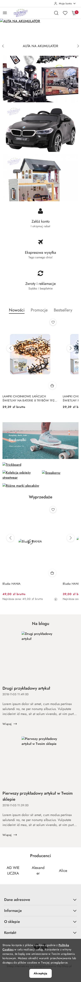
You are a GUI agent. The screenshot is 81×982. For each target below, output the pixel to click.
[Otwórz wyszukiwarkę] (56, 13)
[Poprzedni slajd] (3, 46)
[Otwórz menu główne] (4, 12)
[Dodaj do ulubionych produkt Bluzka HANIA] (53, 509)
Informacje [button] (13, 910)
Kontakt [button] (10, 932)
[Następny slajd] (78, 46)
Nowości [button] (17, 310)
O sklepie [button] (12, 921)
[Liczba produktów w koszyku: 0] (73, 13)
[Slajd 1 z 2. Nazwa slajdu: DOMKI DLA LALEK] (40, 30)
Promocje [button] (39, 310)
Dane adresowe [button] (17, 899)
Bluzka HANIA (11, 584)
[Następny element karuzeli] (76, 870)
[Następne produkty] (70, 348)
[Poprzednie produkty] (10, 348)
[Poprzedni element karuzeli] (5, 870)
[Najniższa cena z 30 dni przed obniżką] (56, 599)
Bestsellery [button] (63, 310)
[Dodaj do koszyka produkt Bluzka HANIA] (52, 573)
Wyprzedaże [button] (40, 497)
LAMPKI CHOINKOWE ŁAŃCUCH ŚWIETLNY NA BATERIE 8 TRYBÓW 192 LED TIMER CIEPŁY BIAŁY (28, 398)
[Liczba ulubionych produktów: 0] (65, 13)
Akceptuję (40, 973)
